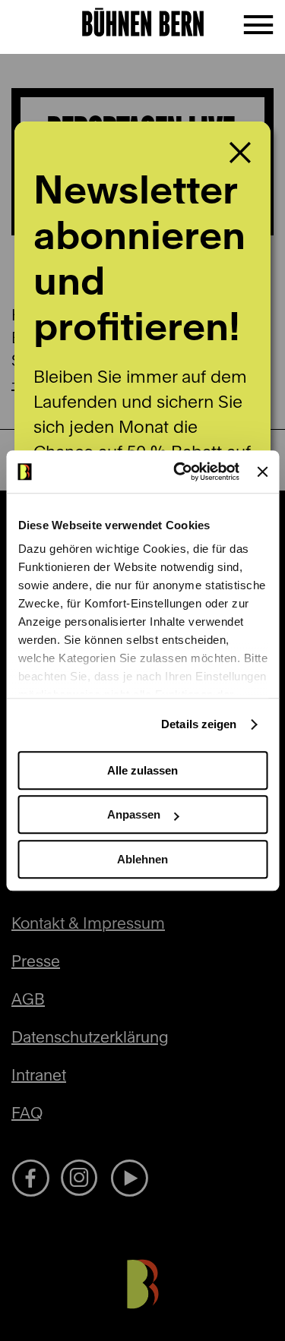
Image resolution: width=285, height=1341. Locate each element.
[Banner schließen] (262, 471)
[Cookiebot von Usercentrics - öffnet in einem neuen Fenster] (179, 471)
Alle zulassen (142, 770)
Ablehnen (142, 859)
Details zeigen (198, 724)
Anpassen (133, 814)
